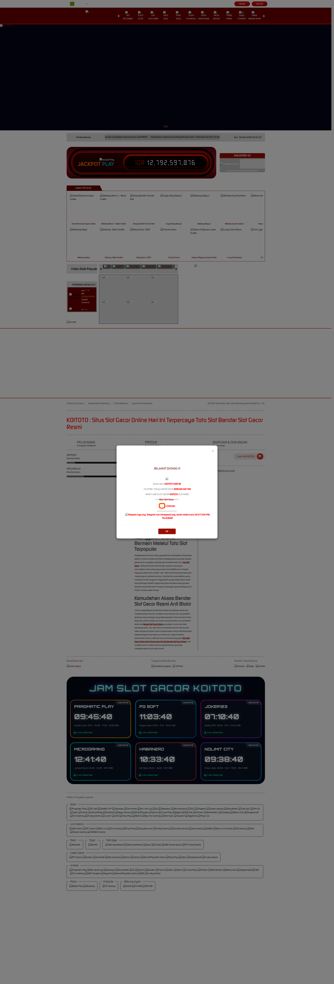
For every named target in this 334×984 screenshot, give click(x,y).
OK (167, 531)
